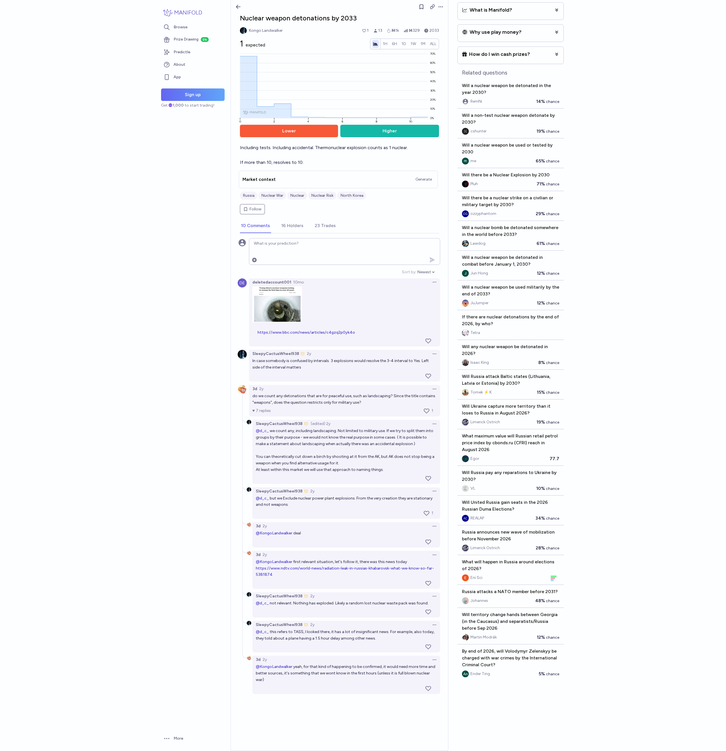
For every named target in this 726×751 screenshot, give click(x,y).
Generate (423, 179)
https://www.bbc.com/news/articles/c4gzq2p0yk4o (306, 332)
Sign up (193, 94)
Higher (390, 131)
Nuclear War (272, 195)
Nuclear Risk (322, 195)
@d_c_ (262, 430)
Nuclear (297, 195)
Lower (289, 131)
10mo (298, 282)
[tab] (255, 226)
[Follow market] (421, 6)
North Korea (351, 195)
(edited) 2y (320, 423)
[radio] (385, 44)
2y (309, 353)
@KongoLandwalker (274, 533)
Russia (248, 195)
